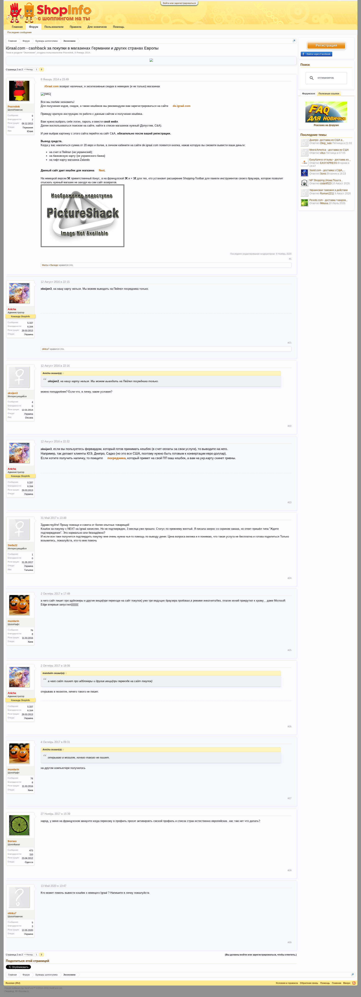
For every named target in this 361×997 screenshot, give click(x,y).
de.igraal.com (182, 105)
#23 (289, 502)
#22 (289, 426)
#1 (290, 259)
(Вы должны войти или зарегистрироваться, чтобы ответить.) (261, 954)
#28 (289, 870)
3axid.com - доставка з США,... (327, 170)
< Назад (28, 69)
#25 (289, 650)
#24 (289, 578)
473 (31, 850)
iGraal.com (51, 86)
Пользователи (54, 26)
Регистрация (326, 45)
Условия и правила (287, 983)
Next (101, 170)
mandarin (13, 621)
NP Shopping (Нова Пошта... (326, 180)
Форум (33, 26)
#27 (289, 798)
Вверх (346, 983)
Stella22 (12, 545)
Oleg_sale (326, 143)
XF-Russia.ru (22, 991)
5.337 (30, 323)
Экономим (29, 52)
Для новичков (97, 26)
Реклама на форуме (326, 125)
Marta (45, 265)
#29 (289, 942)
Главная (17, 26)
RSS (353, 983)
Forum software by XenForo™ (33, 988)
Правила (75, 26)
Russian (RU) (13, 983)
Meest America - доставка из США (329, 149)
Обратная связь (309, 983)
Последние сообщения (19, 32)
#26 (289, 726)
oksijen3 (13, 393)
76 (32, 630)
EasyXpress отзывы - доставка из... (330, 159)
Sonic (323, 173)
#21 (289, 342)
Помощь (118, 26)
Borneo (12, 841)
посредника (116, 458)
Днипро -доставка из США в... (326, 140)
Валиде (54, 265)
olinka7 (45, 349)
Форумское (308, 93)
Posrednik (68, 52)
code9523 (326, 183)
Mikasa (324, 203)
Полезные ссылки (329, 93)
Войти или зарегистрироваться (179, 3)
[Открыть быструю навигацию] (294, 40)
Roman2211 (327, 193)
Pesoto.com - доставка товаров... (328, 200)
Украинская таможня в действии (328, 190)
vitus (322, 153)
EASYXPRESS (328, 163)
